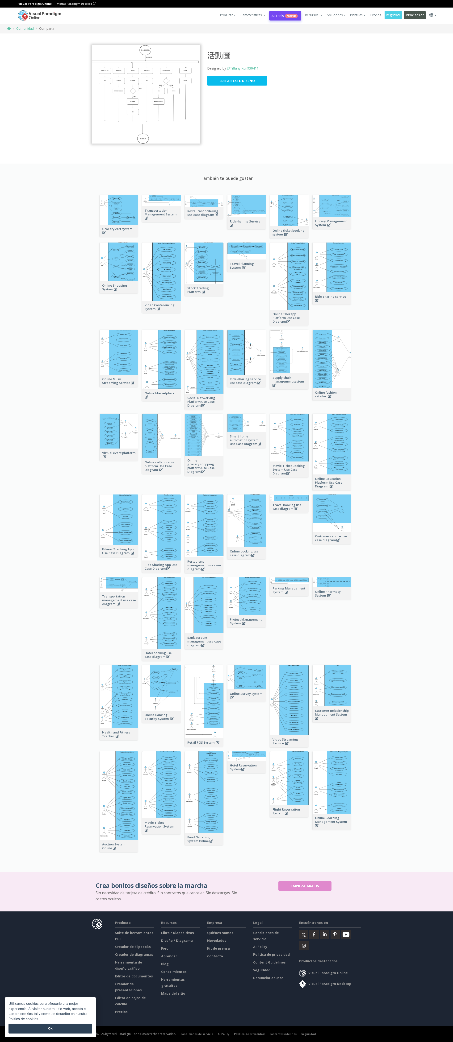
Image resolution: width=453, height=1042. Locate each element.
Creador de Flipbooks (133, 946)
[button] (253, 15)
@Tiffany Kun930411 (243, 68)
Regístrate (393, 15)
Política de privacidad (271, 954)
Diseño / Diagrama (177, 940)
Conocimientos (174, 971)
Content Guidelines (269, 962)
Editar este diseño (237, 80)
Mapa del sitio (173, 993)
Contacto (215, 956)
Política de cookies (23, 1019)
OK (50, 1028)
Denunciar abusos (268, 978)
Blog (165, 964)
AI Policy (260, 946)
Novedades (216, 940)
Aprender (169, 956)
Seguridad (261, 970)
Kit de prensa (218, 948)
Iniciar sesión (414, 15)
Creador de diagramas (134, 954)
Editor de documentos (134, 976)
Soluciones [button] (335, 15)
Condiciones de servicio (196, 1034)
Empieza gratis (305, 886)
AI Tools (284, 15)
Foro (164, 948)
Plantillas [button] (356, 15)
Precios (375, 15)
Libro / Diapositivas (177, 933)
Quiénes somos (220, 933)
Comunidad (25, 28)
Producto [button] (227, 15)
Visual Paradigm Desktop (75, 3)
